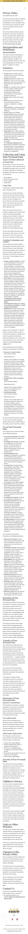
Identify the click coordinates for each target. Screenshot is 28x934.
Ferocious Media (11, 930)
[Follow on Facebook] (12, 919)
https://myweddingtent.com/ (14, 143)
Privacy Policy (18, 930)
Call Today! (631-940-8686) (14, 7)
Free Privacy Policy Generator (13, 44)
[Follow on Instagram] (17, 919)
